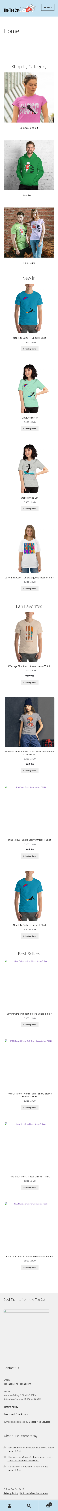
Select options (29, 349)
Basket (45, 1503)
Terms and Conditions (16, 1414)
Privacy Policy (11, 1493)
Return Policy (11, 1406)
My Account (9, 1505)
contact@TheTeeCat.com (17, 1383)
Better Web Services (39, 1421)
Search (29, 1505)
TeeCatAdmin (15, 1447)
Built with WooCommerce (34, 1493)
